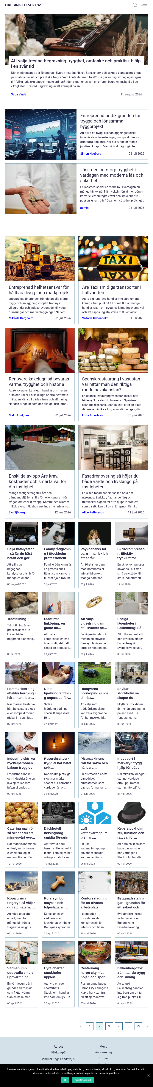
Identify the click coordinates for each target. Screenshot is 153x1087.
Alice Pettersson (93, 512)
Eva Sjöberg (17, 512)
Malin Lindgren (19, 415)
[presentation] (10, 39)
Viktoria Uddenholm (95, 318)
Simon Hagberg (90, 153)
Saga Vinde (18, 94)
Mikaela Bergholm (21, 318)
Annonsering (103, 1052)
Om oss (104, 1058)
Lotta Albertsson (93, 415)
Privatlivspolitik (83, 1080)
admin (84, 208)
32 (138, 1026)
